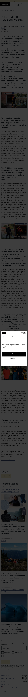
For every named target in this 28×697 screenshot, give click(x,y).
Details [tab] (14, 336)
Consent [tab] (5, 336)
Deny (14, 362)
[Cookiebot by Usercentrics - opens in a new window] (20, 333)
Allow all (14, 353)
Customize (13, 358)
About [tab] (23, 336)
